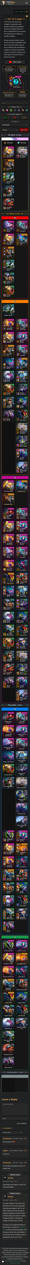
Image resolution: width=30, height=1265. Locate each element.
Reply (25, 1138)
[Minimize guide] (27, 16)
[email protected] (15, 1263)
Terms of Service (16, 1261)
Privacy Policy (7, 1261)
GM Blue (10, 1178)
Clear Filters (24, 130)
